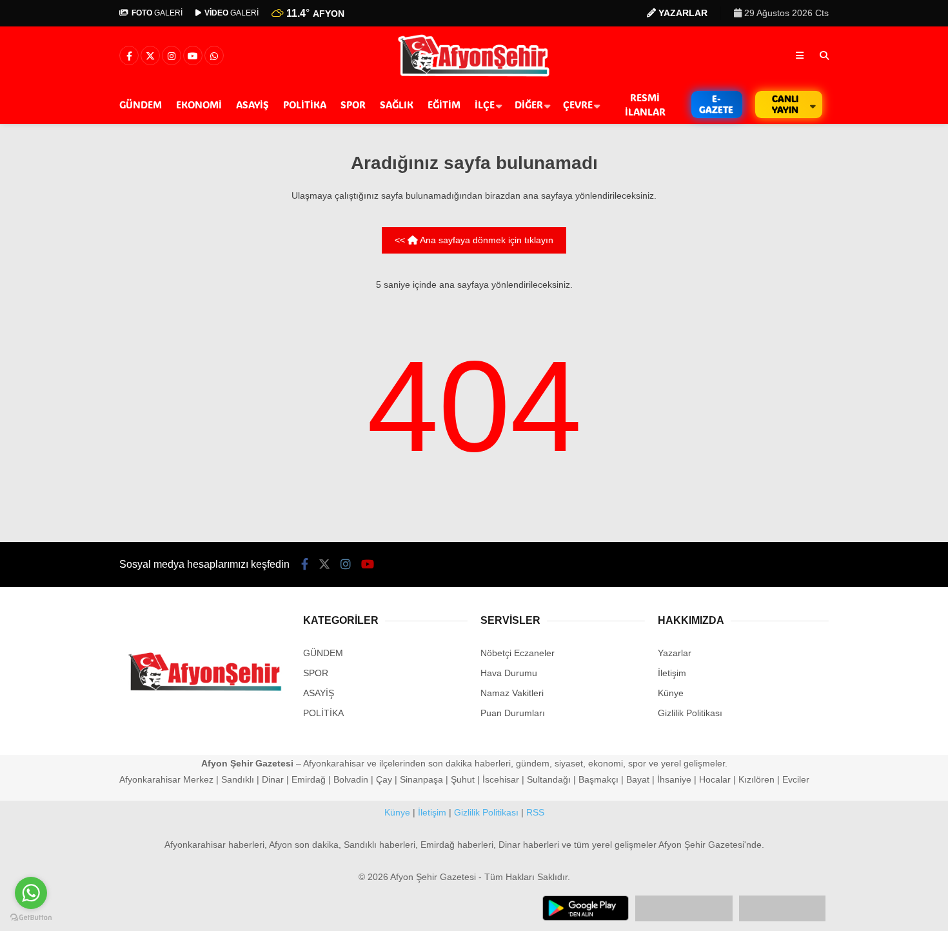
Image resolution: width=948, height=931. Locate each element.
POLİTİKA (304, 104)
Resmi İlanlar (645, 105)
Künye (671, 693)
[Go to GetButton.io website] (31, 918)
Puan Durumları (512, 713)
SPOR (353, 104)
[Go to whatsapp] (31, 893)
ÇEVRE (578, 104)
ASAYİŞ (252, 104)
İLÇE (485, 104)
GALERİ (157, 12)
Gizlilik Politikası (690, 713)
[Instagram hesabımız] (172, 56)
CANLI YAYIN (785, 103)
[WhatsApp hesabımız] (214, 56)
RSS (535, 812)
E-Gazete (716, 103)
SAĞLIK (396, 104)
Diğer (529, 104)
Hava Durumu (508, 673)
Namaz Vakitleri (512, 693)
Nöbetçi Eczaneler (517, 653)
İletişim (672, 673)
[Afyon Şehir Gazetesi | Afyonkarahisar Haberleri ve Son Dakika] (474, 75)
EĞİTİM (444, 104)
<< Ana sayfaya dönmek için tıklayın (474, 240)
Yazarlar (674, 653)
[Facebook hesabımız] (129, 56)
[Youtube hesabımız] (193, 56)
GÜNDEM (140, 104)
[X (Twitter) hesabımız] (150, 56)
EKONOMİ (199, 104)
